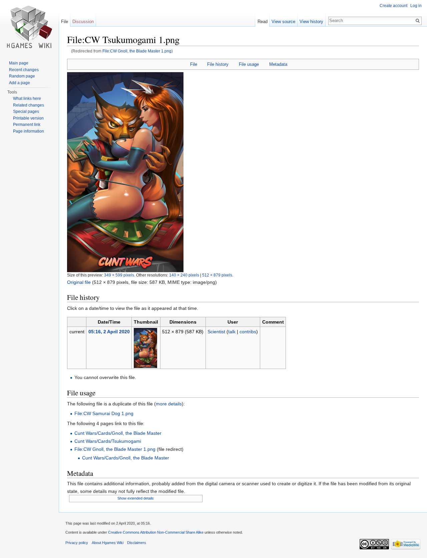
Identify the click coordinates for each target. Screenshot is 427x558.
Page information (28, 131)
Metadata (278, 64)
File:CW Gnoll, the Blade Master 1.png (136, 51)
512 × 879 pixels (217, 275)
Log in (416, 5)
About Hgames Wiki (107, 543)
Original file (79, 282)
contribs (248, 331)
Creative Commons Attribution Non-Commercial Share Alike (155, 532)
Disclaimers (136, 543)
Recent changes (24, 69)
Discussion (83, 21)
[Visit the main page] (29, 26)
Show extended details (135, 498)
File (193, 64)
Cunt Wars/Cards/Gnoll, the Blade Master (117, 433)
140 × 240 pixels (184, 275)
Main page (18, 63)
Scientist (216, 331)
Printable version (28, 118)
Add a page (19, 82)
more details (169, 403)
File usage (249, 64)
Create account (393, 5)
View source (283, 21)
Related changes (28, 105)
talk (232, 331)
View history (311, 21)
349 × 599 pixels (119, 275)
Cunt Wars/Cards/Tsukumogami (107, 441)
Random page (22, 76)
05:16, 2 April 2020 (109, 331)
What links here (27, 98)
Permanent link (26, 124)
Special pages (26, 111)
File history (218, 64)
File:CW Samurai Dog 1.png (103, 413)
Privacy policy (76, 543)
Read (263, 21)
